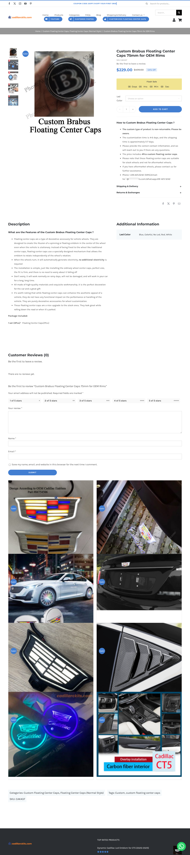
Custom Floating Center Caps (41, 792)
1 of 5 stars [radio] (16, 400)
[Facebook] (163, 204)
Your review (15, 408)
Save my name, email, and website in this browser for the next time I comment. (54, 464)
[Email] (179, 204)
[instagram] (20, 3)
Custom (120, 792)
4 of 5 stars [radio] (120, 400)
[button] (149, 186)
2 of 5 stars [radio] (51, 400)
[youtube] (25, 3)
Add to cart (160, 109)
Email (12, 451)
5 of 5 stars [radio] (155, 400)
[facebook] (9, 3)
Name (12, 438)
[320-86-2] (20, 15)
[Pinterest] (173, 204)
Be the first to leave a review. (131, 63)
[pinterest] (31, 3)
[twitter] (15, 3)
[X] (168, 204)
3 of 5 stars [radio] (85, 400)
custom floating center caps (143, 792)
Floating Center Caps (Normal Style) (82, 792)
